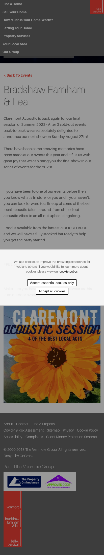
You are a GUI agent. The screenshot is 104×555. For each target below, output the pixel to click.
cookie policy (68, 271)
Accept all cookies (52, 291)
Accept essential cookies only (52, 283)
